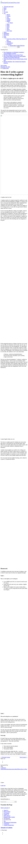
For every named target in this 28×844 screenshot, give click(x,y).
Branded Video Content (9, 817)
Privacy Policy (7, 811)
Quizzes (8, 16)
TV (4, 10)
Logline (2, 767)
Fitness (11, 22)
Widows (19, 769)
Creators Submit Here (9, 825)
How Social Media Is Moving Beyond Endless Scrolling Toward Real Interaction (15, 57)
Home (5, 8)
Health (8, 21)
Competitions (10, 43)
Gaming (8, 20)
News (5, 9)
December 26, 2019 (5, 66)
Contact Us (6, 814)
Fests (5, 36)
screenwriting (14, 769)
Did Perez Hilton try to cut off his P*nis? (13, 55)
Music (8, 24)
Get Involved (7, 818)
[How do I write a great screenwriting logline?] (10, 782)
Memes (8, 14)
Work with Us (7, 815)
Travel (8, 29)
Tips (5, 821)
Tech (8, 28)
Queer (8, 25)
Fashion (8, 18)
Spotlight (9, 41)
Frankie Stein (5, 68)
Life (5, 13)
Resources (9, 44)
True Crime (9, 30)
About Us (6, 810)
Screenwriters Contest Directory (17, 45)
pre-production (3, 768)
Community (6, 823)
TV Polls (6, 12)
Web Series (6, 34)
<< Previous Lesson (5, 757)
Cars (8, 17)
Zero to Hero (4, 65)
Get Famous (6, 813)
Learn (5, 37)
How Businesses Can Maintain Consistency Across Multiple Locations (14, 53)
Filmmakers (6, 33)
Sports (8, 26)
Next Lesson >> (23, 757)
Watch (5, 32)
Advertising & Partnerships (10, 822)
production (8, 769)
